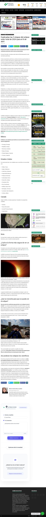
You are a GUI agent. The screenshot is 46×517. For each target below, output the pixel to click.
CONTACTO (12, 0)
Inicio (2, 32)
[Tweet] (11, 46)
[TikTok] (38, 1)
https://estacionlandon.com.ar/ (14, 390)
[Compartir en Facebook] (4, 46)
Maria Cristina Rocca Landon (15, 388)
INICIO (2, 0)
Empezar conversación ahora (15, 473)
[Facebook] (32, 1)
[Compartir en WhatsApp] (16, 46)
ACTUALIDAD (6, 32)
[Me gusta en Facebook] (23, 46)
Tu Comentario (8, 420)
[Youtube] (44, 1)
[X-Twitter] (40, 1)
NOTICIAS (7, 9)
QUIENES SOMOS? (7, 0)
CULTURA (11, 9)
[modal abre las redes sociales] (27, 46)
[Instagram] (34, 1)
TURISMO (16, 9)
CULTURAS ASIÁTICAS (29, 9)
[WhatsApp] (42, 1)
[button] (43, 10)
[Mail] (36, 1)
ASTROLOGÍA (21, 9)
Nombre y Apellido (9, 415)
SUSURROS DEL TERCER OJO (10, 34)
